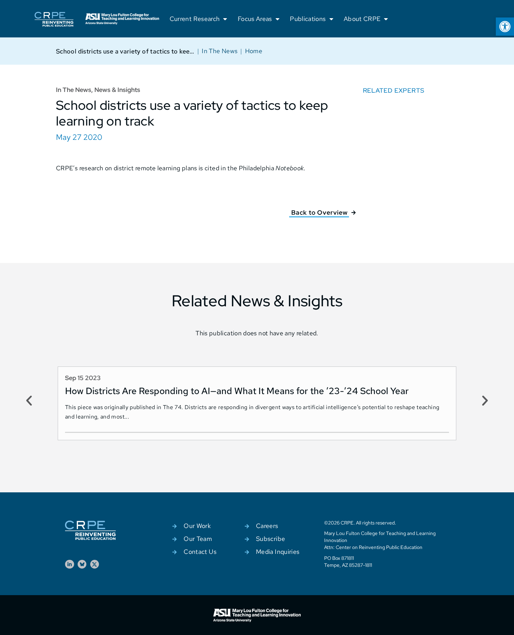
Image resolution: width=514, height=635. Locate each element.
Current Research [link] (195, 19)
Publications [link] (308, 19)
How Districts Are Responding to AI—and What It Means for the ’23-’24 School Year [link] (237, 391)
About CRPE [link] (362, 19)
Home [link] (253, 51)
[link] (505, 26)
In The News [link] (219, 51)
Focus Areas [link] (255, 19)
